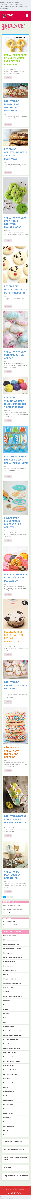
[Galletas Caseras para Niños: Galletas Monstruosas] (15, 195)
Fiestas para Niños (10, 1189)
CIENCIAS (6, 992)
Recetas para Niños (6, 1191)
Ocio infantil (6, 1078)
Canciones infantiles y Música (11, 1061)
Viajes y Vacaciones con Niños (12, 983)
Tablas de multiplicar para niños (13, 1141)
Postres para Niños (8, 1083)
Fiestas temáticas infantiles (11, 944)
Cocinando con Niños (9, 970)
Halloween (6, 1013)
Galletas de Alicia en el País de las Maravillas (15, 577)
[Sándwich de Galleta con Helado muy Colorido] (15, 725)
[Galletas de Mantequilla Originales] (15, 854)
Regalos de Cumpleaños (10, 1070)
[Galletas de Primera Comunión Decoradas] (15, 669)
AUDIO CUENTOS (8, 987)
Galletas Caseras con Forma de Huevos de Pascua (15, 819)
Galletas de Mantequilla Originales (12, 874)
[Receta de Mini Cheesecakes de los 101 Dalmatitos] (15, 614)
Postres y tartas (8, 953)
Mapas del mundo (8, 1057)
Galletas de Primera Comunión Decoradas (15, 685)
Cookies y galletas (8, 1091)
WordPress (26, 1187)
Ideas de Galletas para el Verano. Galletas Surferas (16, 459)
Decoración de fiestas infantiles (12, 957)
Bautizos (5, 1005)
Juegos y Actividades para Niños (12, 1035)
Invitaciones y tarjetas (9, 1052)
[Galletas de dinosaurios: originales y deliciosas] (15, 90)
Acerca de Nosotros (9, 913)
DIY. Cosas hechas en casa (10, 940)
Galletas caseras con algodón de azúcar (15, 354)
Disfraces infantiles (9, 961)
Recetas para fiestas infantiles (12, 948)
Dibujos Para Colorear (9, 921)
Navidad (5, 974)
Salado (5, 1122)
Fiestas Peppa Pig (24, 1191)
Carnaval (5, 1009)
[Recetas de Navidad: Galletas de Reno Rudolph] (15, 264)
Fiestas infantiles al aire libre (11, 1048)
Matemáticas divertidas (10, 1074)
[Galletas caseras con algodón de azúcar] (15, 329)
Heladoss (6, 1096)
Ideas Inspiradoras (8, 966)
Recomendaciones (8, 1126)
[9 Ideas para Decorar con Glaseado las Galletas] (15, 498)
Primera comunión (8, 1026)
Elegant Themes (12, 1187)
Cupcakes (6, 1109)
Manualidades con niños (10, 935)
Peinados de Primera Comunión (12, 1031)
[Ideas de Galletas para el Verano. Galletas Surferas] (15, 439)
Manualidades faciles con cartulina (14, 1149)
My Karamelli (7, 1167)
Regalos (5, 1130)
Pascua (5, 1022)
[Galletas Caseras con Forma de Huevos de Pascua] (15, 794)
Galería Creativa (8, 1113)
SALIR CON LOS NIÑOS (9, 979)
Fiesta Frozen (15, 1191)
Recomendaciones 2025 (10, 925)
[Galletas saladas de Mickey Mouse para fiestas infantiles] (15, 44)
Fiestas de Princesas (9, 1044)
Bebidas (5, 1087)
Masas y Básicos (8, 1100)
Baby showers (7, 1000)
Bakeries (5, 1135)
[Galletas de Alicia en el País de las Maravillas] (15, 558)
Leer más (8, 78)
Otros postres (7, 1117)
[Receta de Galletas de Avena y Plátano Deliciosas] (15, 137)
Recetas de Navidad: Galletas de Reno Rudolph (15, 289)
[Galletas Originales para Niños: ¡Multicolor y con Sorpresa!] (15, 385)
